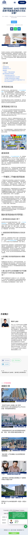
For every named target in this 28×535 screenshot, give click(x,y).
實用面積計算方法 (7, 68)
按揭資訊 (6, 16)
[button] (14, 2)
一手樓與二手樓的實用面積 (9, 72)
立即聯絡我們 (14, 533)
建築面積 (5, 70)
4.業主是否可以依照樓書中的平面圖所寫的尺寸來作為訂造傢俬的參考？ (14, 80)
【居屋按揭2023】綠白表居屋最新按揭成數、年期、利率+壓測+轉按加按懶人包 (13, 431)
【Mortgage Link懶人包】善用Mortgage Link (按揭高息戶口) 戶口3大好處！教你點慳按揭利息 (13, 406)
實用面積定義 (6, 67)
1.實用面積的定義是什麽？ (9, 75)
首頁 (3, 16)
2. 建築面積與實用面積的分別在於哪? (12, 76)
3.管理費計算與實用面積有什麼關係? (12, 78)
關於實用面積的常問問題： (9, 73)
